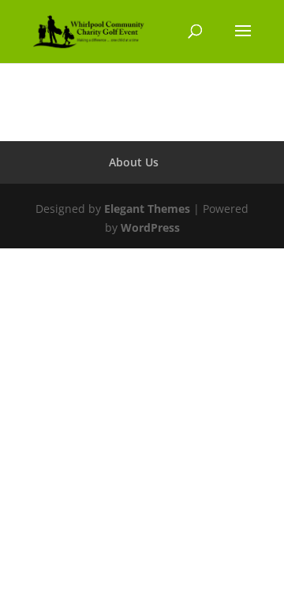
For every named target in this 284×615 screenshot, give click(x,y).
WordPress (150, 227)
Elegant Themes (147, 208)
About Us (134, 162)
